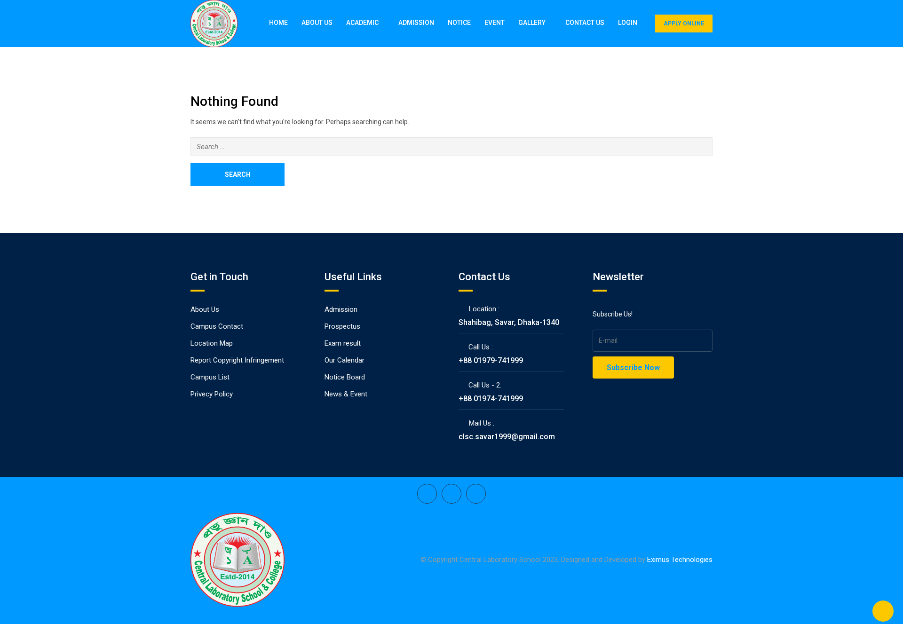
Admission (416, 22)
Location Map (211, 343)
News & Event (346, 394)
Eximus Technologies (680, 559)
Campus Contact (216, 326)
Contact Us (584, 22)
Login (627, 22)
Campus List (210, 377)
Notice (459, 22)
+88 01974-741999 (491, 398)
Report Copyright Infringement (237, 360)
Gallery (532, 22)
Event (494, 22)
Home (278, 22)
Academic (362, 22)
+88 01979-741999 (491, 360)
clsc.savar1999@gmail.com (507, 436)
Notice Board (345, 377)
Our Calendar (344, 360)
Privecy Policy (211, 394)
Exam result (343, 343)
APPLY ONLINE (684, 23)
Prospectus (342, 326)
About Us (317, 22)
